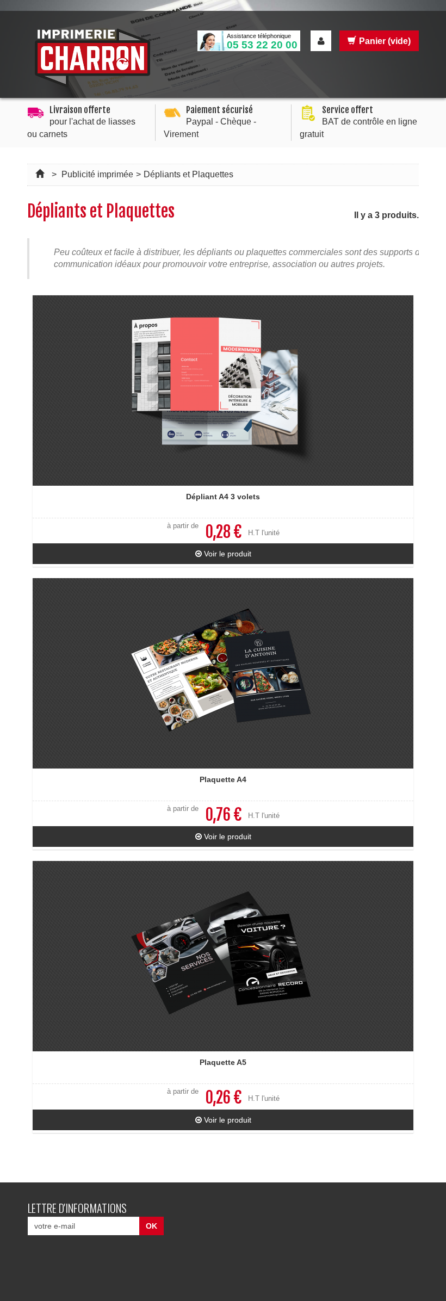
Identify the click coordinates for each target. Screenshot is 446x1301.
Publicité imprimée (97, 174)
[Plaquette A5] (223, 956)
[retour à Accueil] (41, 174)
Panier (385, 41)
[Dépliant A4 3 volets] (223, 390)
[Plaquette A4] (223, 673)
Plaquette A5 (223, 1062)
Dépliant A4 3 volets (223, 496)
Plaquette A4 (223, 779)
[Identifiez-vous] (321, 40)
